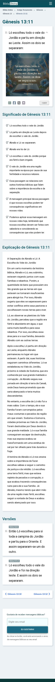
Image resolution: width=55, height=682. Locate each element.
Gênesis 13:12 (42, 594)
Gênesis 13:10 (13, 594)
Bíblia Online (8, 10)
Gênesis (39, 10)
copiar (44, 103)
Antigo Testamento (24, 10)
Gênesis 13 (7, 14)
